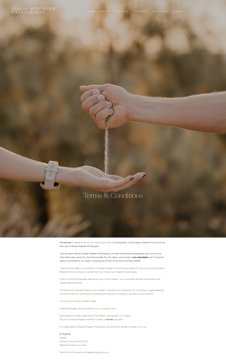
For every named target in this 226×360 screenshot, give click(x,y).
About (105, 11)
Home (92, 11)
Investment (160, 11)
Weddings (140, 11)
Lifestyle (122, 11)
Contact (180, 11)
